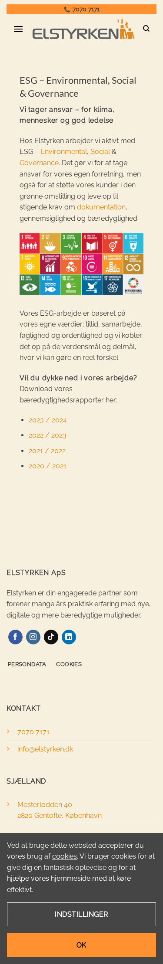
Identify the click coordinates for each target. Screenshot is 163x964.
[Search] (146, 28)
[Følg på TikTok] (51, 637)
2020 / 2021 (48, 466)
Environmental (63, 151)
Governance (39, 163)
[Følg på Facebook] (15, 637)
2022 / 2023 (48, 435)
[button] (18, 28)
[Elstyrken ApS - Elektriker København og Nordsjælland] (83, 28)
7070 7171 (86, 9)
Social (100, 151)
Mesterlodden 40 (44, 805)
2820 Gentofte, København (59, 815)
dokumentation (101, 207)
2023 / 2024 (48, 420)
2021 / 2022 (47, 451)
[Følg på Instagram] (33, 637)
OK (81, 945)
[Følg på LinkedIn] (69, 637)
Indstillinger (81, 914)
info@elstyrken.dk (45, 749)
